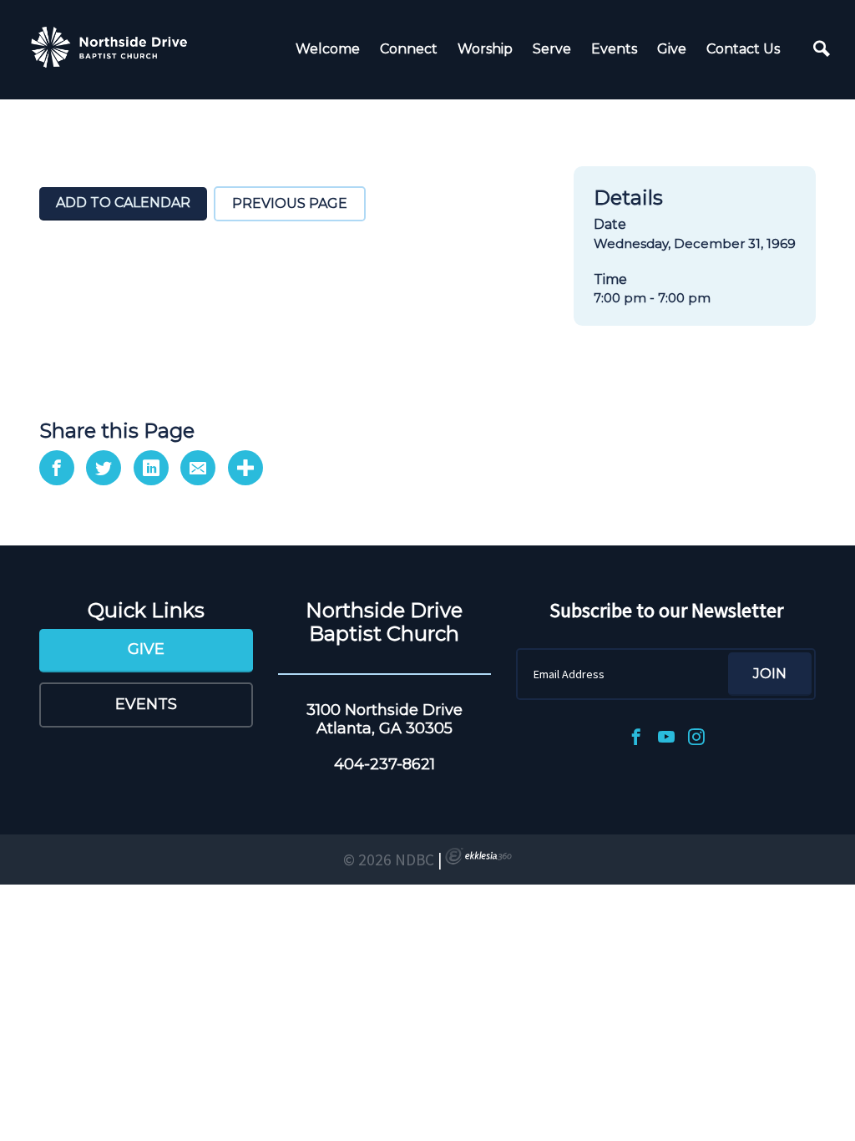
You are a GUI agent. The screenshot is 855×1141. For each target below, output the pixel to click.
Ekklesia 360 (478, 856)
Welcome (328, 49)
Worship (485, 49)
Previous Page (289, 203)
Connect (409, 49)
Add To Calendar (123, 202)
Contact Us (743, 49)
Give (671, 49)
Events (614, 49)
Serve (552, 49)
